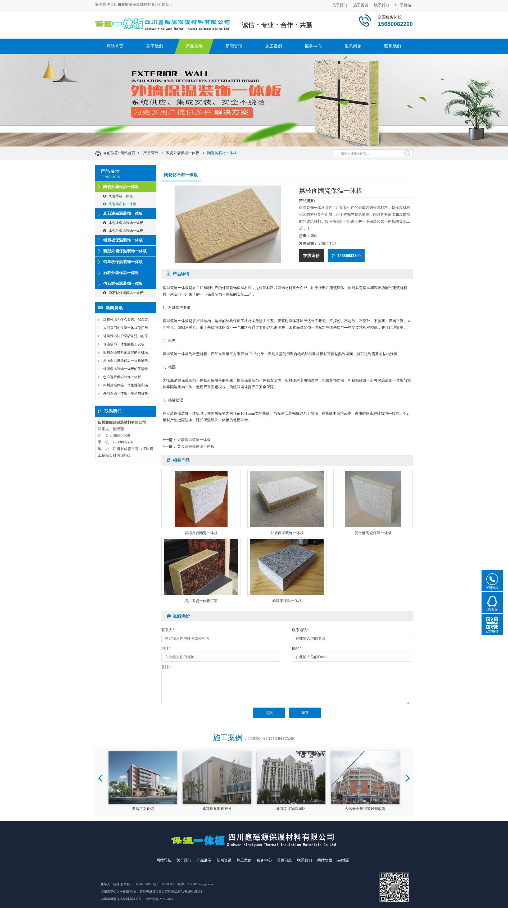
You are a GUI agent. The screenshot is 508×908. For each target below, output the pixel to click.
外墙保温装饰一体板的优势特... (126, 369)
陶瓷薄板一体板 (121, 196)
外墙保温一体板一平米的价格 (125, 393)
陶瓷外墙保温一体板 (182, 153)
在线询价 (311, 255)
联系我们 (381, 5)
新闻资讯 (233, 46)
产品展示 (194, 46)
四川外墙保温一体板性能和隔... (126, 385)
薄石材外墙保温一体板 (126, 293)
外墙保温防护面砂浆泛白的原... (126, 336)
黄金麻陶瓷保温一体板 (195, 446)
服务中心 (313, 46)
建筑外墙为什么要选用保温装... (126, 320)
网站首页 (114, 46)
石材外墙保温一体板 (121, 272)
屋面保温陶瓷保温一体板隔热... (126, 361)
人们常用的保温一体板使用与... (126, 328)
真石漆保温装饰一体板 (123, 213)
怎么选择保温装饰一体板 (122, 377)
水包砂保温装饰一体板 (126, 231)
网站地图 (324, 860)
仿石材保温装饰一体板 (123, 283)
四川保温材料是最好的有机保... (126, 352)
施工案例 (360, 5)
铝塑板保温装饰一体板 (123, 240)
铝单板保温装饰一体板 (123, 262)
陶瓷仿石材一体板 (222, 153)
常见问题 (352, 46)
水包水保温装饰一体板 (126, 223)
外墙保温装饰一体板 (194, 440)
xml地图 (343, 860)
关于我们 (339, 5)
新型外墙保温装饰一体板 (125, 251)
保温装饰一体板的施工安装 (123, 344)
